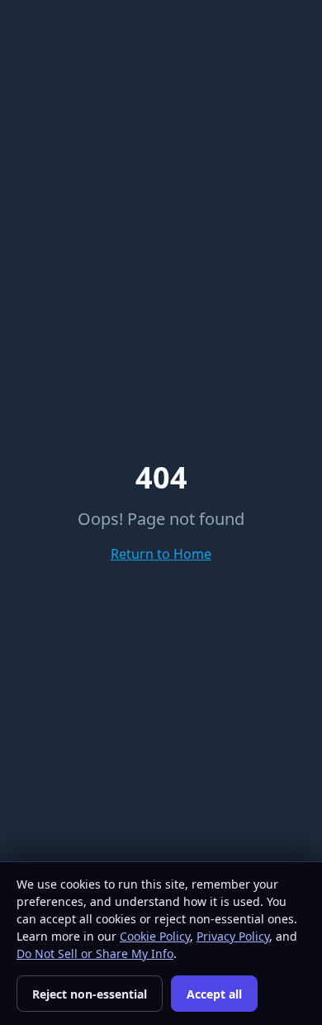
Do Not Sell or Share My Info (95, 953)
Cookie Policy (155, 936)
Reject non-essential (89, 994)
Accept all (214, 994)
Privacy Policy (233, 936)
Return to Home (161, 554)
